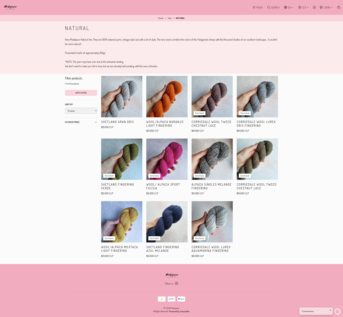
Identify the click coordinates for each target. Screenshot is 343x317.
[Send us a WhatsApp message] (337, 311)
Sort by (69, 104)
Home (160, 18)
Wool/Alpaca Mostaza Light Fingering (119, 249)
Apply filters (81, 93)
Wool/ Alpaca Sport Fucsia (163, 186)
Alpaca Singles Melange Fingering (212, 186)
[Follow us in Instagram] (314, 7)
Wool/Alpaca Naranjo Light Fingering (165, 123)
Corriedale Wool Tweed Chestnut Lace (212, 123)
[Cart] (338, 7)
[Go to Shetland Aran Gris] (121, 96)
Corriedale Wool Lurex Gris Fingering (256, 123)
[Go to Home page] (10, 7)
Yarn (170, 18)
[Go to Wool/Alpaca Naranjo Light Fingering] (167, 96)
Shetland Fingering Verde (117, 186)
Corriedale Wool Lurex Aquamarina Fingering (211, 249)
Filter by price (72, 122)
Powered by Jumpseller (179, 311)
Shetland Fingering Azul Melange (162, 249)
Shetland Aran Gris (117, 122)
